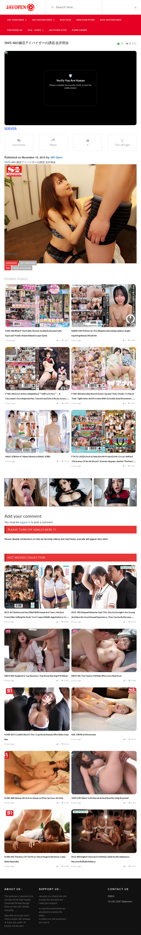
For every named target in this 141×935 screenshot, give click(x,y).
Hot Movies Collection (26, 557)
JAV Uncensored (42, 20)
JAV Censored (16, 20)
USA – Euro (35, 30)
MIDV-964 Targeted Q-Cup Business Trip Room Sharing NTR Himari (36, 676)
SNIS (7, 162)
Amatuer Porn (85, 20)
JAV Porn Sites (58, 30)
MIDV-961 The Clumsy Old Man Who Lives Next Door (96, 676)
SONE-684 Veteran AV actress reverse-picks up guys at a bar (34, 798)
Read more (11, 253)
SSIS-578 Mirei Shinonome (83, 734)
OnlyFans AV (15, 30)
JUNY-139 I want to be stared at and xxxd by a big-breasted (100, 798)
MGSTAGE (65, 20)
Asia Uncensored (111, 20)
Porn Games (79, 30)
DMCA (111, 896)
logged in (25, 522)
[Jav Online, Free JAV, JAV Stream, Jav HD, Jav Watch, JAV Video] (20, 7)
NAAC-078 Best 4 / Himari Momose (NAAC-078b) (27, 456)
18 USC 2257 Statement (120, 901)
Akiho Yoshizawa (22, 267)
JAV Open (56, 157)
